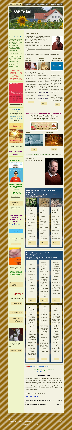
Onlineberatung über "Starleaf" (16, 230)
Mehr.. (57, 104)
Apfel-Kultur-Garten (16, 350)
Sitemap (21, 420)
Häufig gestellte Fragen (16, 312)
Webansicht (60, 421)
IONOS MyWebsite (29, 425)
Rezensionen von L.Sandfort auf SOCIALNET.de (14, 284)
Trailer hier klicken (15, 197)
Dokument (31, 359)
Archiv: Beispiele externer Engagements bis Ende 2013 (16, 320)
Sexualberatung (28, 75)
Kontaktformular (16, 303)
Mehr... (30, 102)
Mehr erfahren (31, 243)
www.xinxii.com (16, 244)
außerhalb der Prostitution (44, 45)
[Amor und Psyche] (44, 66)
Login (61, 420)
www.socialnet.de (56, 154)
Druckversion (14, 420)
